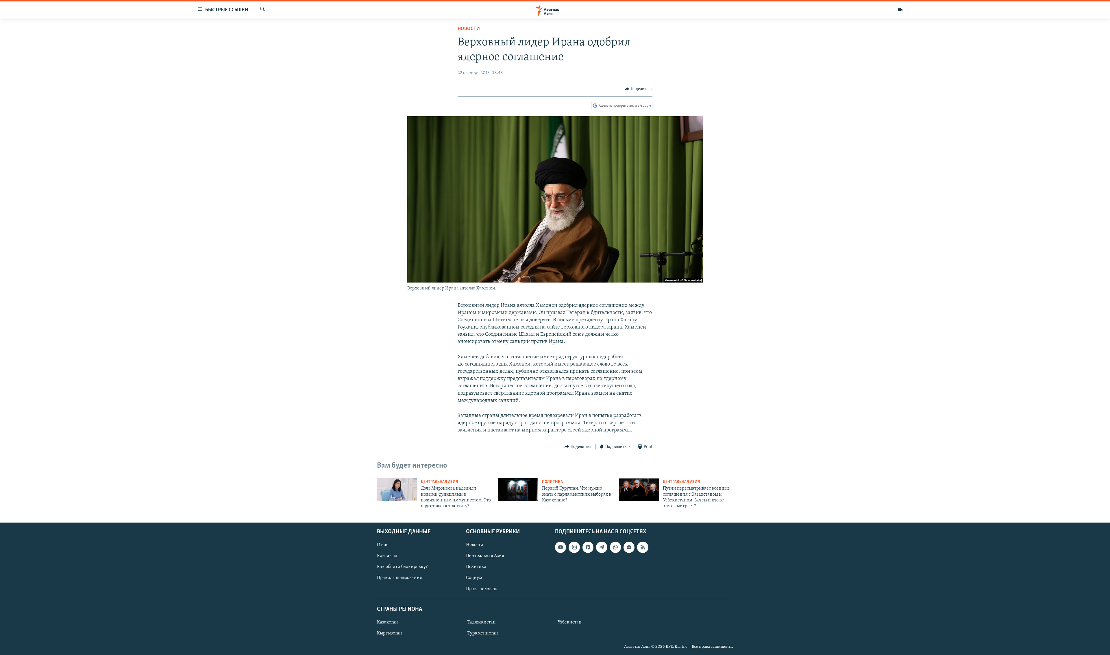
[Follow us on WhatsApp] (615, 547)
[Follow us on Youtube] (560, 547)
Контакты (387, 555)
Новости (469, 29)
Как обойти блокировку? (402, 566)
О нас (382, 545)
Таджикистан (481, 622)
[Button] (638, 89)
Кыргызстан (389, 633)
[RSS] (642, 547)
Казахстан (387, 622)
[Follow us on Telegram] (601, 547)
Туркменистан (482, 633)
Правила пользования (399, 577)
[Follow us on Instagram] (574, 547)
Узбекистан (570, 622)
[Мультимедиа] (900, 10)
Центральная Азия (439, 482)
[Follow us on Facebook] (587, 547)
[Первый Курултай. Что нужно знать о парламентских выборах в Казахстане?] (518, 489)
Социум (474, 577)
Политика (552, 482)
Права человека (482, 588)
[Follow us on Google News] (629, 547)
